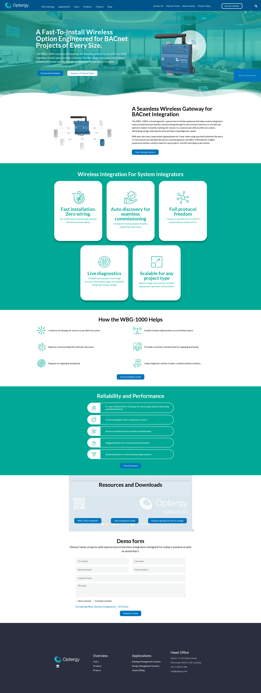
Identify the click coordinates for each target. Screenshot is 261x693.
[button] (256, 6)
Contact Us (158, 6)
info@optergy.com (179, 671)
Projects (100, 6)
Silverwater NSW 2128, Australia (186, 662)
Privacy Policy (204, 6)
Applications (64, 6)
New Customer (84, 601)
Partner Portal (173, 6)
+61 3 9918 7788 (179, 667)
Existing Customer (103, 601)
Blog (110, 6)
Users (76, 6)
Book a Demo (188, 6)
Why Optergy (47, 6)
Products (87, 6)
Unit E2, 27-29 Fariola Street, (184, 658)
